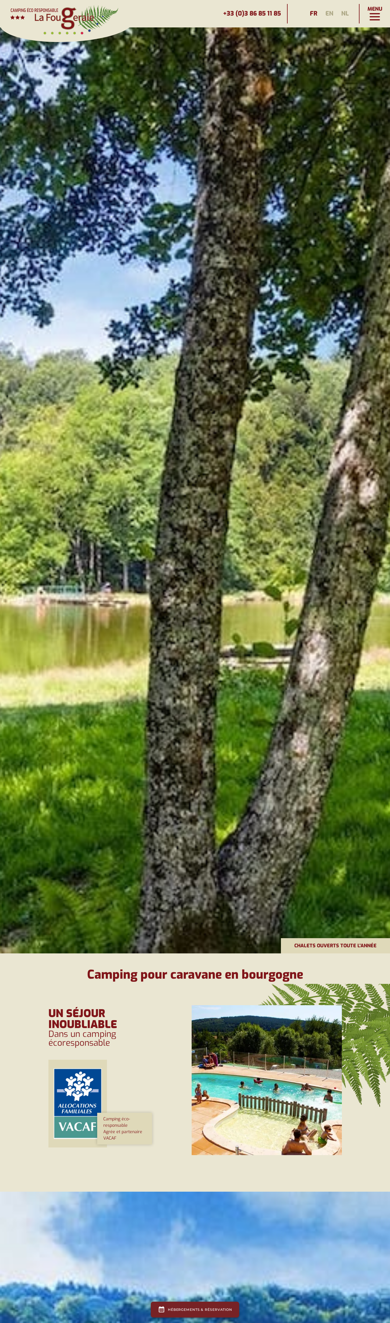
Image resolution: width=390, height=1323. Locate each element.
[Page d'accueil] (67, 13)
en (329, 13)
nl (345, 13)
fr (313, 13)
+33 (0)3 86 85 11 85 (252, 13)
